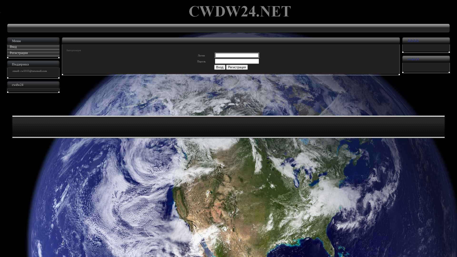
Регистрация (19, 53)
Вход (13, 47)
